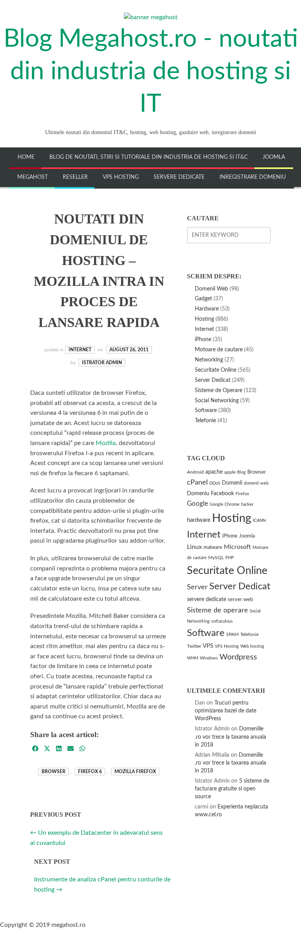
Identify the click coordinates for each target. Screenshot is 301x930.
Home (26, 157)
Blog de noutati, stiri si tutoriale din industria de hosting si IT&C (148, 157)
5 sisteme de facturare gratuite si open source (232, 788)
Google (197, 503)
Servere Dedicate (179, 177)
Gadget (203, 299)
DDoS (214, 483)
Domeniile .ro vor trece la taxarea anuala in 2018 (230, 736)
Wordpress (238, 657)
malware (212, 547)
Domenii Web (211, 289)
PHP (229, 558)
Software (206, 410)
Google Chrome (224, 504)
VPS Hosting (121, 177)
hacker (247, 504)
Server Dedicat (212, 380)
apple (230, 472)
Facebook (222, 493)
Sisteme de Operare (218, 390)
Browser (53, 771)
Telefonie (205, 420)
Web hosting (252, 646)
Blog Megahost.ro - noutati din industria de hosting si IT (151, 71)
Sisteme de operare (217, 610)
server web (240, 599)
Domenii (232, 483)
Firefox (242, 494)
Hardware (207, 309)
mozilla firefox (135, 771)
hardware (198, 520)
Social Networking (217, 400)
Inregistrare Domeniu (252, 177)
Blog (241, 472)
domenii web (256, 483)
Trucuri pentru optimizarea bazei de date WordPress (225, 710)
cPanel (197, 482)
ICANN (259, 520)
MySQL (216, 557)
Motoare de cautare (219, 349)
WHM (192, 658)
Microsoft (237, 547)
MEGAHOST (32, 177)
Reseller (75, 177)
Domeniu (198, 493)
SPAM (232, 634)
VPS (208, 646)
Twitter (194, 646)
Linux (194, 547)
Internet (80, 349)
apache (214, 472)
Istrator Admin (102, 362)
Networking (209, 360)
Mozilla (106, 443)
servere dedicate (206, 599)
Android (195, 472)
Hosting (204, 319)
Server (197, 587)
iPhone (203, 339)
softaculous (222, 621)
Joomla (274, 157)
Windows (209, 658)
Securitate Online (215, 370)
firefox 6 (90, 771)
